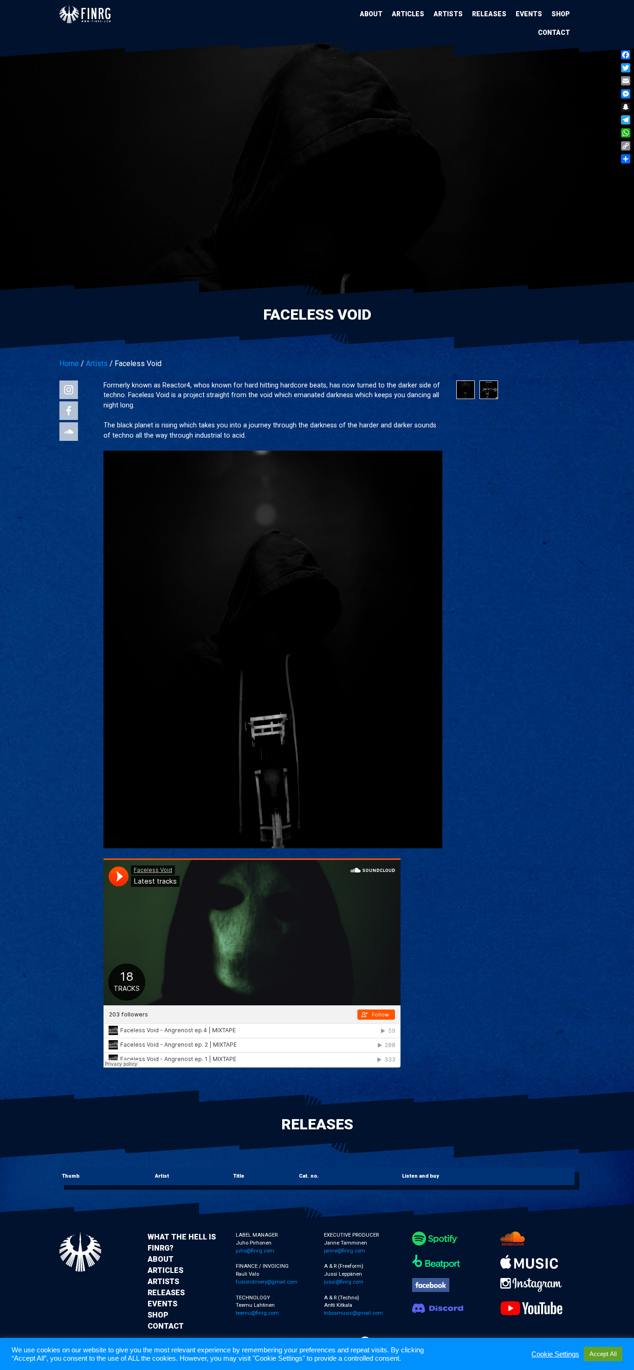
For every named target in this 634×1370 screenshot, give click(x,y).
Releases (489, 14)
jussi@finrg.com (343, 1282)
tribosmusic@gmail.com (353, 1313)
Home (69, 363)
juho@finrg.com (255, 1251)
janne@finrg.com (344, 1251)
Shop (560, 14)
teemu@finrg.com (257, 1313)
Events (529, 14)
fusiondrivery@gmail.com (267, 1282)
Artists (448, 14)
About (371, 14)
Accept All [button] (603, 1353)
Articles (408, 14)
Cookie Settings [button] (555, 1354)
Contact (554, 32)
